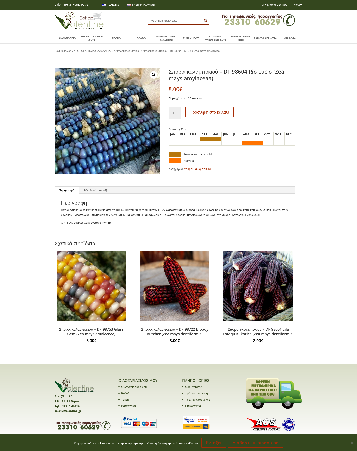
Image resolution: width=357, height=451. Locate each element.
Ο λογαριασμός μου (274, 4)
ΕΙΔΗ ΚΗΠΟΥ (191, 38)
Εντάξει (213, 442)
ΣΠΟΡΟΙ (116, 38)
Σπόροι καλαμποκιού (127, 51)
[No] (352, 443)
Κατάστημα (128, 406)
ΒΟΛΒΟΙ (141, 38)
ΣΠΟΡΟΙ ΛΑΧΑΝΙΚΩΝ (99, 51)
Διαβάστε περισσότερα (256, 442)
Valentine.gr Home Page (71, 4)
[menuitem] (110, 4)
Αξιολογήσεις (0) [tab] (95, 190)
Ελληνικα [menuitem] (113, 5)
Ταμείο (125, 399)
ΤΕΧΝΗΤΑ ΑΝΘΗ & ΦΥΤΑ (92, 38)
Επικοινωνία (193, 406)
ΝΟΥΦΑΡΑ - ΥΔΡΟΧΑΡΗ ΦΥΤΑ (215, 38)
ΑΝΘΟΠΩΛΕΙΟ (67, 38)
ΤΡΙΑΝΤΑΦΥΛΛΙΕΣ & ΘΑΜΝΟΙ (166, 38)
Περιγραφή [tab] (66, 190)
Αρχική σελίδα (63, 51)
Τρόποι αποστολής (197, 399)
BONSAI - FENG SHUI (240, 38)
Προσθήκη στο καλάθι (209, 112)
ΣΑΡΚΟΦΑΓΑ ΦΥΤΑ (265, 38)
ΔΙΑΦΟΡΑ (290, 38)
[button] (153, 75)
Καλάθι (298, 4)
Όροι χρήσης (193, 387)
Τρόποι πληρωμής (197, 393)
